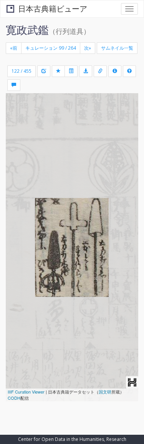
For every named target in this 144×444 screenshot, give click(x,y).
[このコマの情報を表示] (100, 71)
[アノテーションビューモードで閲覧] (13, 85)
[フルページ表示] (16, 132)
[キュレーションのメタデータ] (43, 71)
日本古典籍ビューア (52, 8)
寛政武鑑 (27, 29)
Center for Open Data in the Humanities (61, 439)
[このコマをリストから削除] (58, 71)
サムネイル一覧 (117, 48)
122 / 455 (21, 71)
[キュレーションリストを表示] (71, 71)
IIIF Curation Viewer (26, 392)
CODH (14, 398)
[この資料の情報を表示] (114, 71)
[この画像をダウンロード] (85, 71)
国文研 (105, 392)
